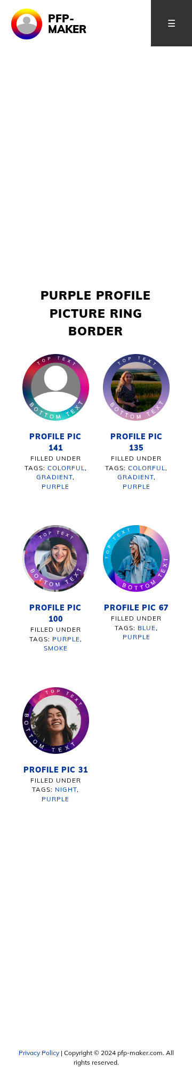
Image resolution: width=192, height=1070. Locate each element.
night (66, 789)
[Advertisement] (96, 185)
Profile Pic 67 (136, 608)
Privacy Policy (39, 1053)
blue (147, 628)
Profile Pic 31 (55, 770)
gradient (54, 477)
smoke (56, 648)
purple (55, 486)
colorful (66, 468)
